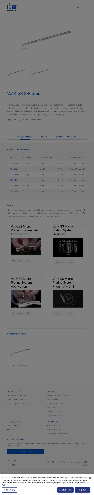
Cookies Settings (10, 490)
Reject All (82, 490)
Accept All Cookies (65, 490)
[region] (47, 484)
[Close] (90, 478)
